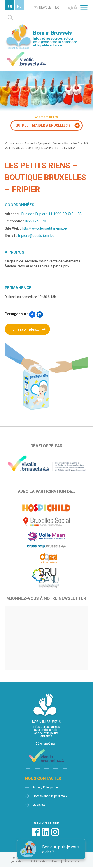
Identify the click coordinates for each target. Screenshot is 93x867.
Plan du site (72, 861)
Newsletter (49, 7)
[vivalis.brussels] (26, 53)
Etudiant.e (39, 804)
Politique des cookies (44, 861)
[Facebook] (32, 314)
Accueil (30, 143)
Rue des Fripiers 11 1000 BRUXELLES (51, 214)
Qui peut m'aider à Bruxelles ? (43, 125)
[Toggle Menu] (84, 7)
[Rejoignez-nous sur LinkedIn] (45, 834)
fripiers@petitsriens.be (36, 235)
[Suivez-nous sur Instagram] (55, 834)
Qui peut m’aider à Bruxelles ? (59, 143)
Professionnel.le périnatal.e (50, 796)
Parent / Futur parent (46, 787)
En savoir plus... (25, 329)
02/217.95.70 (35, 221)
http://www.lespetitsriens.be (44, 228)
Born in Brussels (52, 33)
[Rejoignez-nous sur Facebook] (36, 834)
